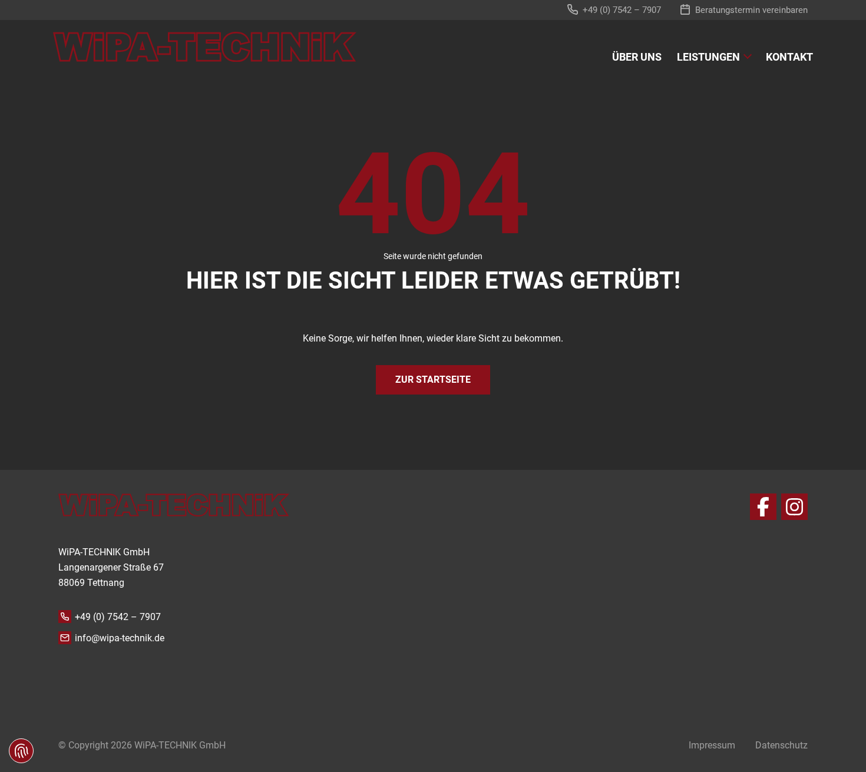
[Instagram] (794, 506)
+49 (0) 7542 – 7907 (118, 616)
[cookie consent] (21, 751)
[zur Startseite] (204, 47)
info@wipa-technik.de (119, 638)
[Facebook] (763, 506)
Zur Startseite (433, 379)
